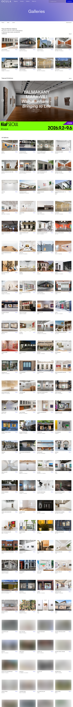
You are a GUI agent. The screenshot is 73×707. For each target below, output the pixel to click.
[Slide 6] (49, 119)
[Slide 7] (58, 119)
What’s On (34, 1)
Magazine (16, 1)
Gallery (8, 22)
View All (70, 33)
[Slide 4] (32, 119)
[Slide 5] (40, 119)
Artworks (22, 1)
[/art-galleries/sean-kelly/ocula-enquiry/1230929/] (6, 1)
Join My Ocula (69, 1)
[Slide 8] (67, 119)
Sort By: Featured (68, 22)
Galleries (27, 1)
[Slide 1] (5, 119)
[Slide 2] (14, 119)
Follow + (16, 49)
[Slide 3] (23, 119)
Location (13, 22)
